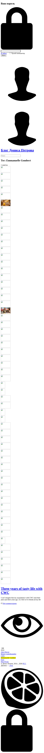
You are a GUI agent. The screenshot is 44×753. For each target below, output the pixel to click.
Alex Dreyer (5, 652)
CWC (3, 656)
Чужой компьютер (18, 53)
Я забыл (4, 53)
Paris (2, 660)
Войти (4, 55)
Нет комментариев (10, 603)
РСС (24, 664)
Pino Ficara (5, 662)
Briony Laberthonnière (8, 654)
